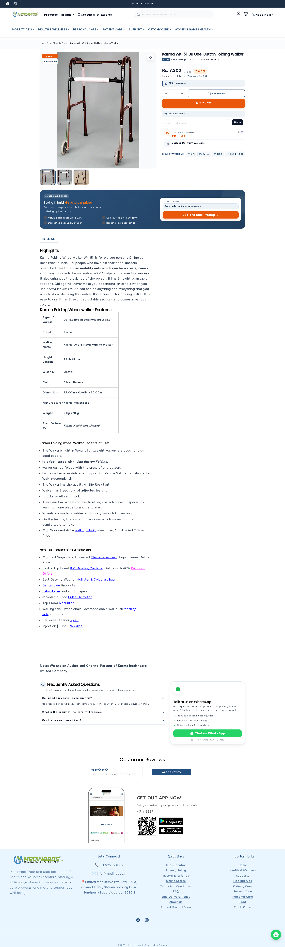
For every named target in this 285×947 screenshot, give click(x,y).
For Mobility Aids (58, 43)
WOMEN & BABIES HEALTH (193, 29)
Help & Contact (176, 865)
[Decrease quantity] (166, 93)
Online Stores (176, 880)
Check (237, 122)
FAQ (176, 891)
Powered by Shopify (156, 945)
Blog (242, 902)
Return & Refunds (176, 875)
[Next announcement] (196, 4)
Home (43, 43)
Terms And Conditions (175, 886)
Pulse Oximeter (80, 597)
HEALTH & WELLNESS (52, 29)
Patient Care (243, 891)
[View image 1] (48, 177)
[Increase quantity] (182, 93)
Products (51, 14)
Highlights (48, 239)
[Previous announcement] (88, 4)
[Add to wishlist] (150, 57)
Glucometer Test (104, 557)
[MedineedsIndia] (25, 14)
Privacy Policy (176, 870)
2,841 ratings (178, 59)
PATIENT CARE (112, 29)
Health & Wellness (242, 870)
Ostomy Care (242, 886)
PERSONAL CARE (84, 29)
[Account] (238, 14)
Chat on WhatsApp (209, 733)
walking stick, (85, 530)
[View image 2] (64, 177)
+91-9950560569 (111, 865)
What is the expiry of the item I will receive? (72, 712)
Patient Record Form (176, 907)
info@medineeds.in (111, 873)
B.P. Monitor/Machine (86, 568)
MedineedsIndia (135, 945)
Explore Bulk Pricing (199, 215)
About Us (176, 902)
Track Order (243, 907)
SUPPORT (135, 29)
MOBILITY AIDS (22, 29)
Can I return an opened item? (62, 720)
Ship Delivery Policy (175, 896)
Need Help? (264, 14)
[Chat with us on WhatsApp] (276, 935)
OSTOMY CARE (158, 29)
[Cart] (245, 14)
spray (74, 620)
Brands (66, 14)
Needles (76, 626)
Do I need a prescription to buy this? (67, 698)
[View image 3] (81, 177)
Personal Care (242, 896)
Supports (242, 875)
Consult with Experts (96, 14)
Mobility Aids (242, 880)
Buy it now (203, 103)
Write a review (171, 772)
